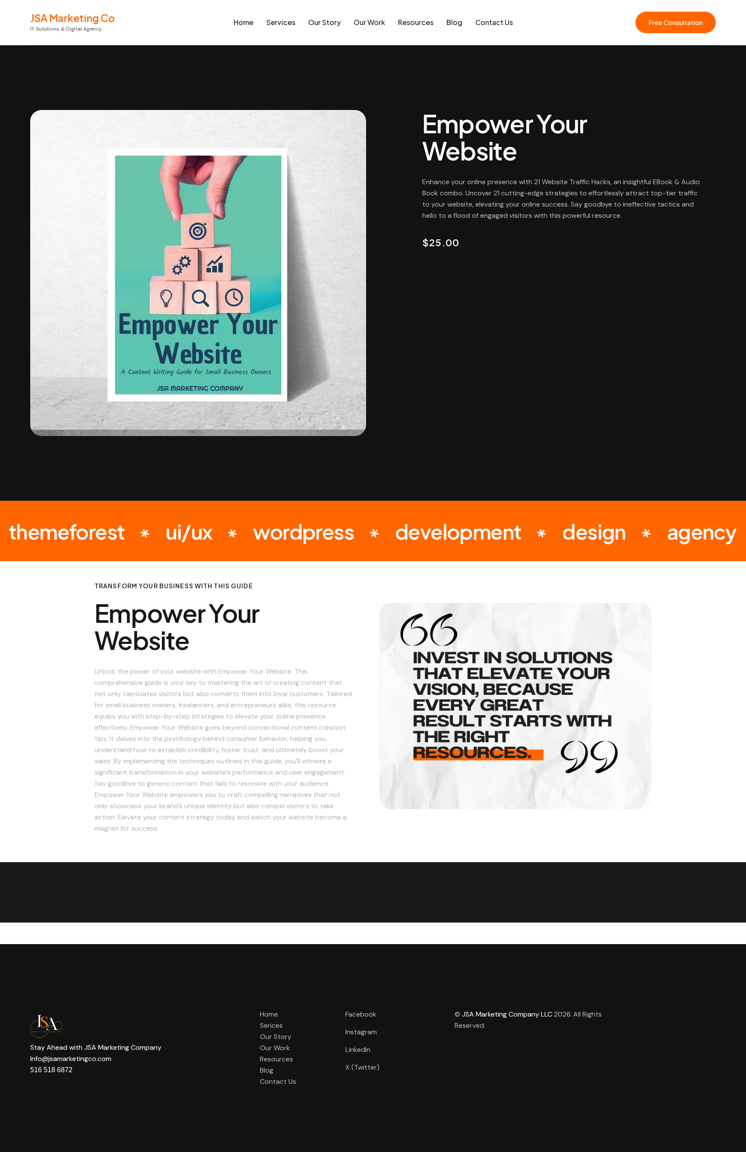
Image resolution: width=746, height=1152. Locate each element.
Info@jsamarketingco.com (70, 1058)
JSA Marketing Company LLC (507, 1014)
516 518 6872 (51, 1070)
